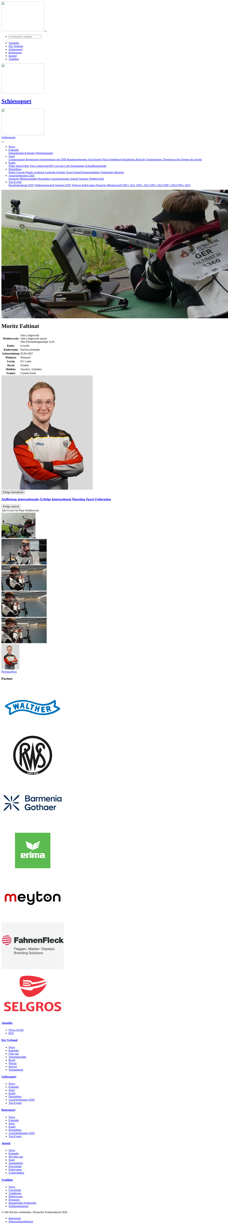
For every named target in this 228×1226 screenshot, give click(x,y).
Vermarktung (16, 1069)
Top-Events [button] (15, 182)
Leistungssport (17, 159)
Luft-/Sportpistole (74, 165)
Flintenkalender (44, 153)
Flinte (12, 172)
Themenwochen (172, 159)
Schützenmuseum (18, 1206)
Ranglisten (44, 178)
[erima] (32, 873)
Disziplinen (15, 1096)
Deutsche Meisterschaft (109, 185)
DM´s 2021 (129, 185)
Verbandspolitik (17, 1056)
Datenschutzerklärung (21, 1221)
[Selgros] (32, 1016)
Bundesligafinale (18, 185)
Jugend (74, 178)
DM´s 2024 (170, 185)
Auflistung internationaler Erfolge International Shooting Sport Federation (56, 499)
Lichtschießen (16, 1172)
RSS (11, 1033)
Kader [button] (12, 162)
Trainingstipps (154, 159)
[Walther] (32, 730)
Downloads (15, 1166)
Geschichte (15, 1190)
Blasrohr (119, 172)
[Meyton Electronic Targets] (32, 920)
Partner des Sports (192, 159)
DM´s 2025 (183, 185)
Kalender (14, 1050)
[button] (6, 671)
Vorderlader (107, 172)
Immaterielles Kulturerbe (22, 1202)
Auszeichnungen (60, 178)
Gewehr (20, 172)
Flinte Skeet (16, 165)
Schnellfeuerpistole (95, 165)
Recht (12, 1060)
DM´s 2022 (143, 185)
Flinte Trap (29, 165)
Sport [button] (12, 156)
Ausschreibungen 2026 (22, 1099)
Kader (12, 1093)
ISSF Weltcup (73, 185)
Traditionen (15, 1193)
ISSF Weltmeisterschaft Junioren (46, 185)
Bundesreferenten (77, 159)
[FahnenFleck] (32, 968)
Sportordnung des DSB (53, 159)
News (12, 1047)
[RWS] (32, 777)
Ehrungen (14, 1199)
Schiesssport (16, 101)
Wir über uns (16, 1156)
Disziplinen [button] (15, 169)
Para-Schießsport (112, 159)
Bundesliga (129, 159)
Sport (12, 1090)
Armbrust (39, 172)
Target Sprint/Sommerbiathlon (83, 172)
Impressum (15, 1218)
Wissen (13, 1063)
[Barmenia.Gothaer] (32, 825)
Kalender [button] (14, 149)
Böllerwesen (16, 1196)
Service (13, 1066)
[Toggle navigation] (45, 31)
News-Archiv (16, 1029)
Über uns (14, 1053)
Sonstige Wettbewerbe (91, 178)
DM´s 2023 (157, 185)
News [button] (12, 146)
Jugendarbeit (16, 1163)
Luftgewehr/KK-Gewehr (50, 165)
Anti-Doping (95, 159)
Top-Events (15, 1102)
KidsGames (89, 185)
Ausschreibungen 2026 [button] (22, 175)
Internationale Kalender (22, 153)
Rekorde (141, 159)
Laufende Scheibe (55, 172)
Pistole (29, 172)
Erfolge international (13, 492)
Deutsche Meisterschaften (23, 178)
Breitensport (33, 159)
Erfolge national (11, 506)
